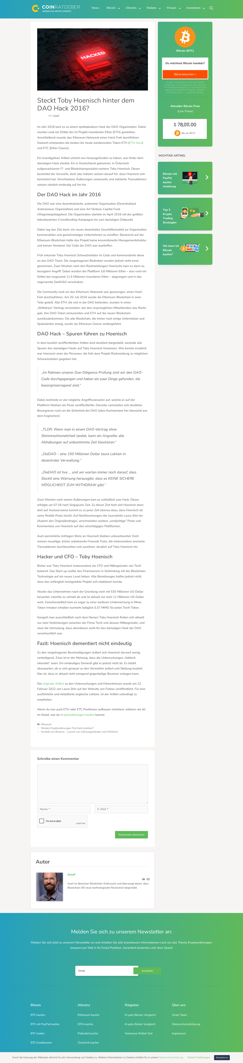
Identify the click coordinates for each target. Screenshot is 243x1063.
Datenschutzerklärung (186, 1024)
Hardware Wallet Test (139, 1033)
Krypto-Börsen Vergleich (140, 1015)
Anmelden (147, 970)
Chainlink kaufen (88, 1043)
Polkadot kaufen (88, 1033)
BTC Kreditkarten (41, 1043)
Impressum (179, 1033)
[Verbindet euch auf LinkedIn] (143, 878)
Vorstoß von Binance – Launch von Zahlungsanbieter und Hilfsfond (79, 731)
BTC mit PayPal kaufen (45, 1024)
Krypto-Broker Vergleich (140, 1024)
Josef (56, 115)
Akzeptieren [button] (222, 1057)
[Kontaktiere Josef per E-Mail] (148, 878)
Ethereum (46, 724)
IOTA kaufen (85, 1024)
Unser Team (179, 1015)
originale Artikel (53, 684)
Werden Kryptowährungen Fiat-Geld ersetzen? (67, 728)
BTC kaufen (38, 1015)
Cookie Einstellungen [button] (198, 1057)
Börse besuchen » (185, 74)
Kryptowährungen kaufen (78, 715)
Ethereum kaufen (89, 1015)
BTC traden (38, 1033)
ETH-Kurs (135, 143)
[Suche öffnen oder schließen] (211, 8)
